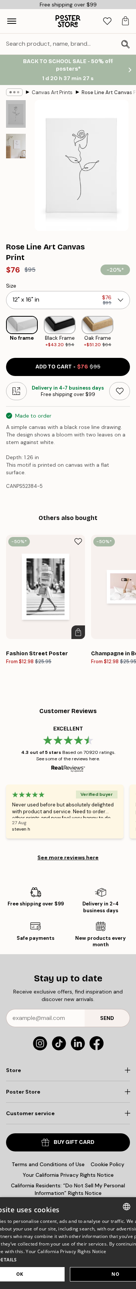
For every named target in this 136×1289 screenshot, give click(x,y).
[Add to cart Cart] (78, 632)
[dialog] (68, 1243)
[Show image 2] (16, 146)
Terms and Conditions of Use (48, 1164)
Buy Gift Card (74, 1142)
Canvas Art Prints (52, 92)
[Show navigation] (11, 21)
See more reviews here (68, 857)
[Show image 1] (16, 114)
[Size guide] (16, 391)
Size (11, 285)
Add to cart (68, 367)
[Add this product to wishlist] (119, 391)
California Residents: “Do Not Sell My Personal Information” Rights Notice (68, 1189)
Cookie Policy (107, 1164)
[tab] (107, 21)
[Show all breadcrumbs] (14, 92)
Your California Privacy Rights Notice (68, 1174)
